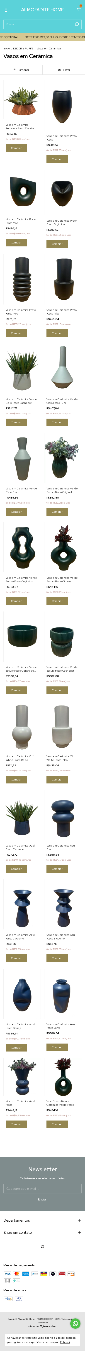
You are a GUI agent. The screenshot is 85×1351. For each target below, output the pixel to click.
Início (6, 48)
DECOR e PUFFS (23, 48)
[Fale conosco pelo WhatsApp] (75, 1323)
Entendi (65, 1342)
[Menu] (6, 10)
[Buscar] (76, 24)
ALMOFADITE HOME (42, 10)
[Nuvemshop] (42, 1327)
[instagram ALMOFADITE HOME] (42, 1246)
